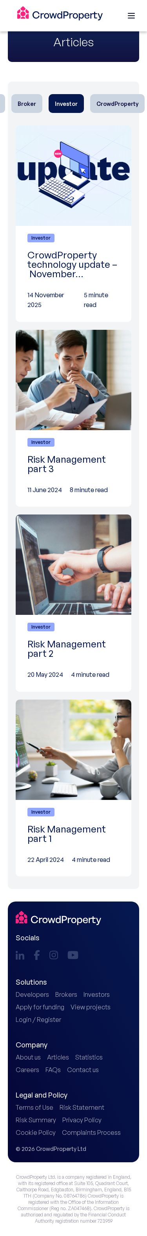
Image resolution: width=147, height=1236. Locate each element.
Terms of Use (34, 1107)
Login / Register (38, 1019)
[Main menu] (131, 16)
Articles (58, 1057)
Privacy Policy (82, 1120)
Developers (32, 994)
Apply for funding (40, 1007)
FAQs (53, 1070)
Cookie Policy (36, 1132)
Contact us (83, 1070)
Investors (96, 994)
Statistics (89, 1057)
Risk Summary (36, 1120)
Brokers (66, 994)
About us (28, 1057)
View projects (91, 1007)
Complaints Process (91, 1132)
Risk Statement (82, 1107)
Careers (27, 1070)
